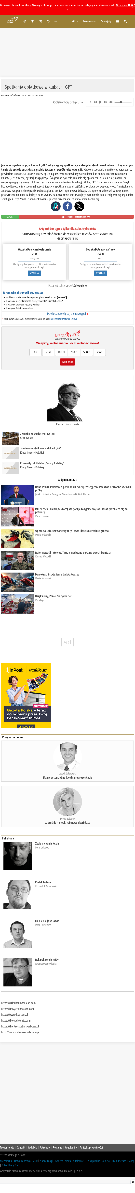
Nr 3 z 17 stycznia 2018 (32, 95)
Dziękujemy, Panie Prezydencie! (53, 596)
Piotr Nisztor (84, 494)
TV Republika (93, 1161)
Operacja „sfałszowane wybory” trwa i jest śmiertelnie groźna (72, 531)
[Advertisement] (67, 51)
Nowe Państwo (22, 1161)
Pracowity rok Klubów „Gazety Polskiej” (42, 463)
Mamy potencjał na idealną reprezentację (67, 777)
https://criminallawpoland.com (18, 1003)
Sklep (131, 1161)
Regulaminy (71, 1147)
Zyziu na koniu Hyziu (47, 843)
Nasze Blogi (46, 1161)
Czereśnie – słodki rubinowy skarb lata (67, 823)
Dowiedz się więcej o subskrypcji (67, 314)
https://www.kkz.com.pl (14, 1014)
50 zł (48, 352)
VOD (35, 1161)
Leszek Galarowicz (68, 773)
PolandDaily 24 (10, 1165)
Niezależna (6, 1161)
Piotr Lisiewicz (42, 516)
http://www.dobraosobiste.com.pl (20, 1032)
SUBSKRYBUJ (31, 234)
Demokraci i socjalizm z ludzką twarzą (57, 574)
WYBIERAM (34, 273)
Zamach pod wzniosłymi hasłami (37, 433)
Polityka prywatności (91, 1147)
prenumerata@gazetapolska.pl (63, 319)
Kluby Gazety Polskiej (32, 452)
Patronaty (45, 1147)
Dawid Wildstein (43, 534)
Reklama (57, 1147)
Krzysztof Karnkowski (45, 886)
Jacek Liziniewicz (43, 494)
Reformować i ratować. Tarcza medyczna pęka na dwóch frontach (73, 553)
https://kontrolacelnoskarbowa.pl (20, 1026)
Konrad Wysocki (43, 556)
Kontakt (20, 1147)
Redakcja (39, 600)
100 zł (61, 352)
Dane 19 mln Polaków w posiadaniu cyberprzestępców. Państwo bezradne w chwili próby (83, 488)
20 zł (35, 352)
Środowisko (26, 438)
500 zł (86, 352)
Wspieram (67, 361)
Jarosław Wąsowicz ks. (46, 963)
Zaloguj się (105, 21)
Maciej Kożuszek (43, 578)
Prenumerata (89, 21)
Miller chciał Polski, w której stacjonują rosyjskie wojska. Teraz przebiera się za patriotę (81, 510)
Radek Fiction (43, 882)
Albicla (106, 1161)
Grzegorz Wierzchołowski (64, 494)
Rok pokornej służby (47, 960)
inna (99, 352)
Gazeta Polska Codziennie (69, 1161)
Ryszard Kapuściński (67, 424)
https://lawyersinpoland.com (17, 1009)
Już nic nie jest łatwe (47, 921)
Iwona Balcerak (67, 818)
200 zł (74, 352)
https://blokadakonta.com (16, 1020)
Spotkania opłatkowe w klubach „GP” (40, 448)
